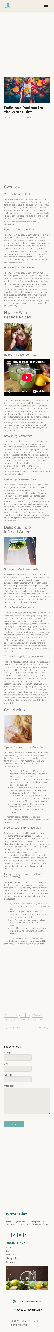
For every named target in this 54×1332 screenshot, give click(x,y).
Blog (8, 1251)
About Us (10, 1254)
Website (8, 1075)
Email (7, 1063)
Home (8, 1247)
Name (7, 1052)
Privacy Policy (12, 1258)
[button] (27, 1278)
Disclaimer (11, 1262)
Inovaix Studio (35, 1309)
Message (9, 1085)
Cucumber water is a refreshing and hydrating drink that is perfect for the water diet (26, 401)
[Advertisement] (27, 47)
